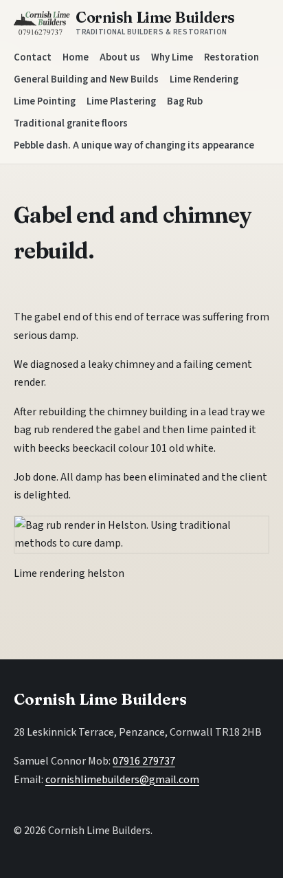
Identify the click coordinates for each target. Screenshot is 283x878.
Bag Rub (185, 101)
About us (120, 57)
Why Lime (172, 57)
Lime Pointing (45, 101)
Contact (33, 57)
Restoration (231, 57)
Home (76, 57)
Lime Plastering (121, 101)
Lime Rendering (204, 79)
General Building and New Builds (86, 79)
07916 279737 (144, 761)
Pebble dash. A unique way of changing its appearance (134, 145)
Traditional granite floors (71, 123)
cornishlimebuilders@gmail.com (122, 779)
